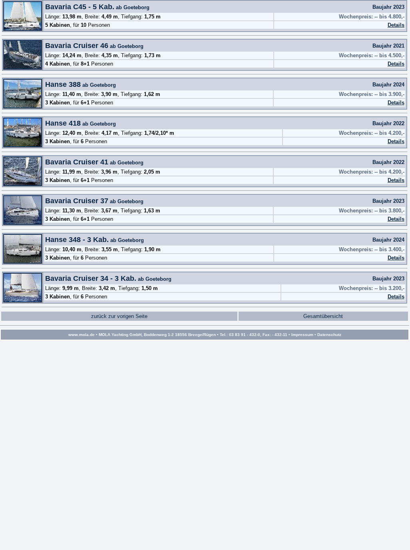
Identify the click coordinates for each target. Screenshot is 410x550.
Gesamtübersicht (323, 316)
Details (396, 25)
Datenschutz (329, 334)
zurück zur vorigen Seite (119, 316)
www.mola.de (81, 334)
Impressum (302, 334)
